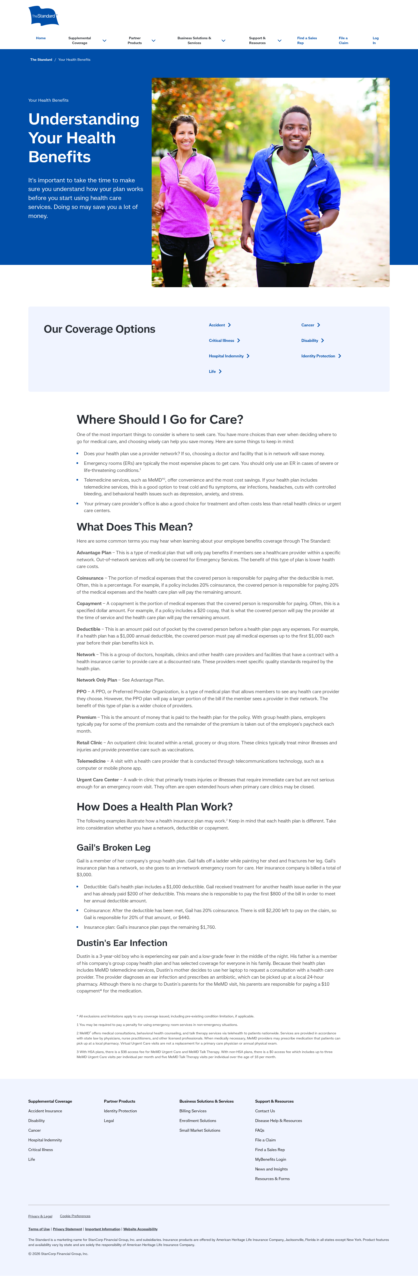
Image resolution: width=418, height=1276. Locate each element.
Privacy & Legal (40, 1216)
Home (41, 38)
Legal (109, 1120)
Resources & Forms (272, 1178)
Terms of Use (39, 1229)
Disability (36, 1120)
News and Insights (271, 1168)
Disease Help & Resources (278, 1120)
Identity (318, 355)
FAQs (259, 1130)
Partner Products (135, 40)
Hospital (226, 355)
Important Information (102, 1229)
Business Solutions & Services (194, 40)
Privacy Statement (67, 1229)
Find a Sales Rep (307, 40)
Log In (376, 40)
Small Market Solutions (199, 1130)
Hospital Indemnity (45, 1139)
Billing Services (193, 1110)
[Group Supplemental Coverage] (43, 16)
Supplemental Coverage (79, 40)
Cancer (34, 1130)
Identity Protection (120, 1110)
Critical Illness (40, 1149)
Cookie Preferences (75, 1216)
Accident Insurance (45, 1110)
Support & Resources (257, 40)
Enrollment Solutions (197, 1120)
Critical (221, 340)
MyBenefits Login (270, 1159)
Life (31, 1159)
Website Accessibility (140, 1229)
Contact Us (265, 1110)
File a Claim (343, 40)
